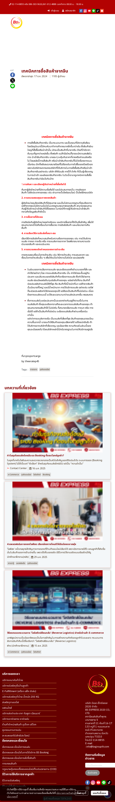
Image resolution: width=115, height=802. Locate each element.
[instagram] (85, 11)
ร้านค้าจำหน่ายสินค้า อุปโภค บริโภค (19, 725)
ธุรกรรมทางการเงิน (11, 730)
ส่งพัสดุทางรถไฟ (10, 702)
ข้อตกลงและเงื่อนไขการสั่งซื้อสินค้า (19, 758)
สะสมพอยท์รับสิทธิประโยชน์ (15, 736)
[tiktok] (98, 11)
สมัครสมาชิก (70, 10)
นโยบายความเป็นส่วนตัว (66, 793)
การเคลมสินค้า (9, 764)
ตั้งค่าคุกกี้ (81, 793)
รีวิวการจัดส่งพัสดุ (11, 781)
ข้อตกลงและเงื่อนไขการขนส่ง (16, 747)
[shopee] (102, 11)
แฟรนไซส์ (7, 708)
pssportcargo (33, 356)
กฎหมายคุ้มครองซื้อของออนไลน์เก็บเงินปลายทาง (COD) (29, 769)
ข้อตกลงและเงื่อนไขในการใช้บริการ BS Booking (25, 753)
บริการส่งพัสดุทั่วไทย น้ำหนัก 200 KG (20, 697)
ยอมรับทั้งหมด (99, 793)
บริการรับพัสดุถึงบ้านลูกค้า (15, 686)
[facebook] (81, 11)
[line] (93, 11)
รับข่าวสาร (92, 773)
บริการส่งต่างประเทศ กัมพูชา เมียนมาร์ (21, 714)
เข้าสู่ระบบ (55, 10)
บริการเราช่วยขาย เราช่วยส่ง (15, 719)
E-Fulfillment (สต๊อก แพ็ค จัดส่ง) (19, 691)
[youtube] (89, 11)
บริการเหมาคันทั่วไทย (12, 680)
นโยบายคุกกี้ (12, 796)
